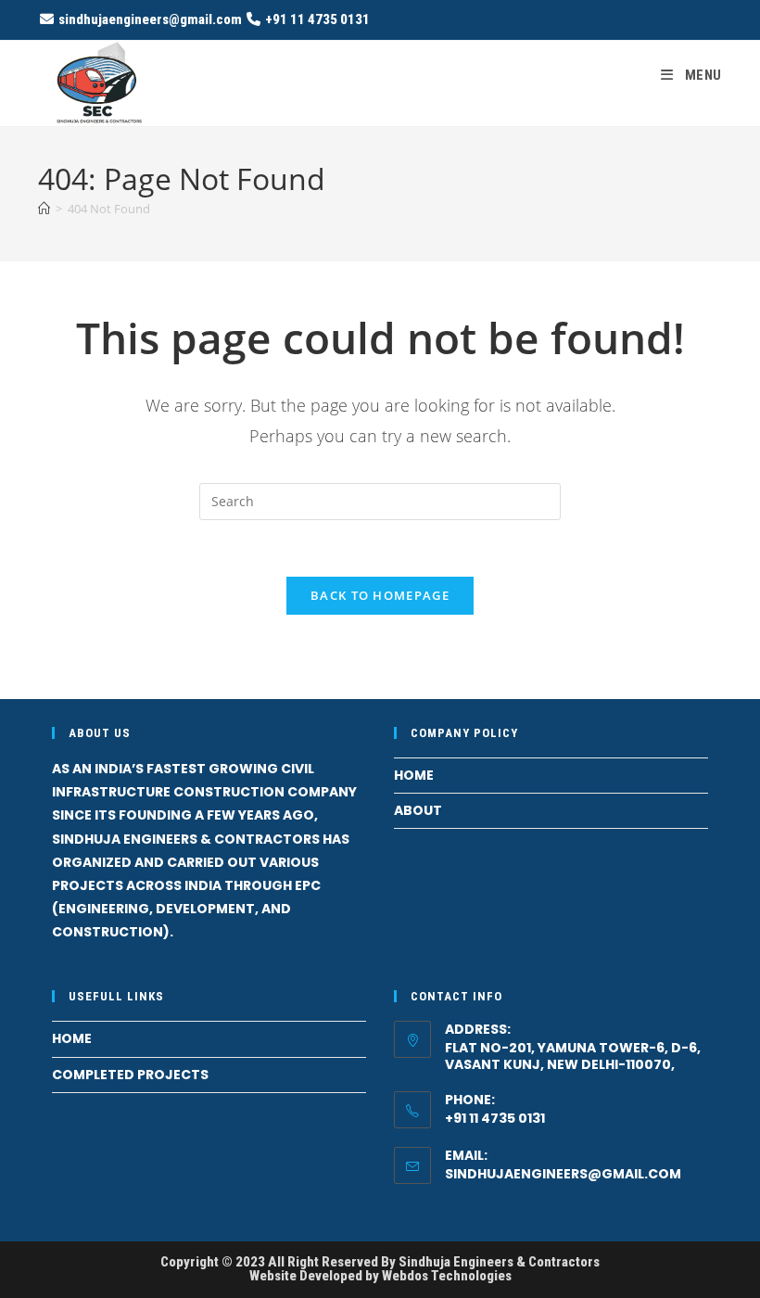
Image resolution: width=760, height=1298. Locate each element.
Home (414, 775)
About (418, 810)
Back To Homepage (380, 595)
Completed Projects (130, 1074)
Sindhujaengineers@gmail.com (563, 1173)
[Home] (44, 208)
